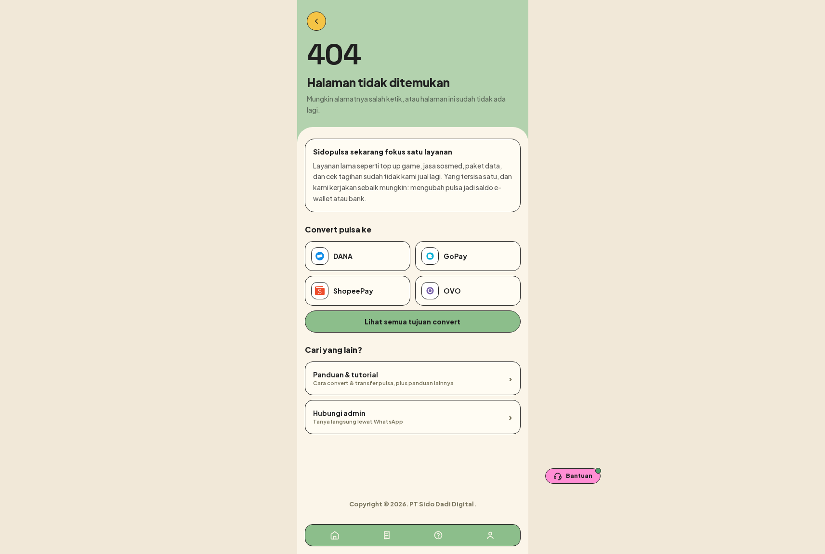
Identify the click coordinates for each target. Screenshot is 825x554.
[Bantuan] (438, 535)
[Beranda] (334, 535)
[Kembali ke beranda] (316, 21)
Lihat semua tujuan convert (412, 321)
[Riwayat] (386, 535)
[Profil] (490, 535)
